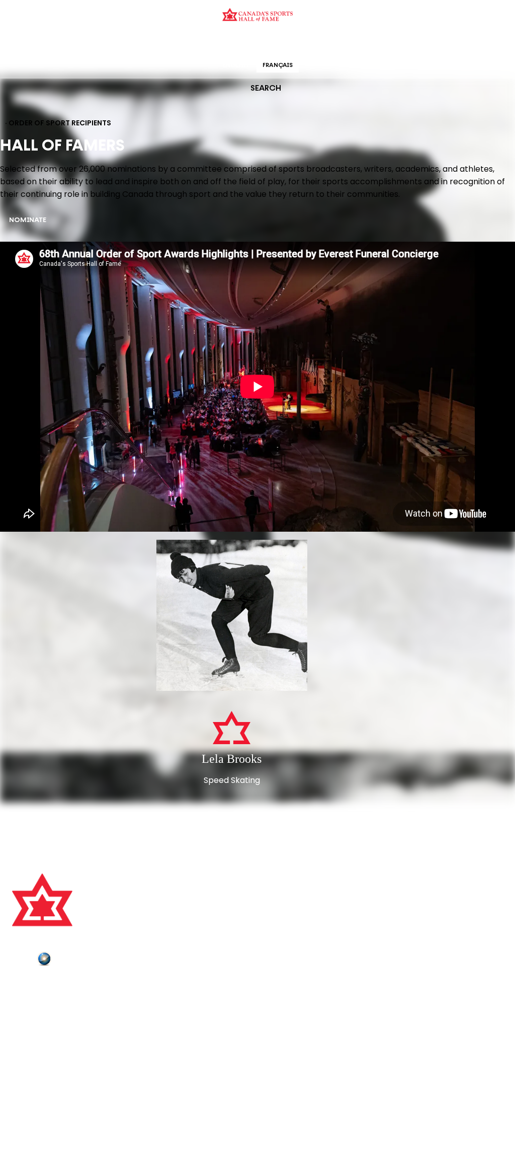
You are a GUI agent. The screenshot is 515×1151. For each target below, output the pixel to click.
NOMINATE (27, 220)
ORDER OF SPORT (270, 42)
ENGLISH (235, 65)
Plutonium (73, 961)
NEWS (23, 1029)
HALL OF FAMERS (329, 42)
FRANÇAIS (278, 65)
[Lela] (231, 616)
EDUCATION (218, 42)
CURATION (177, 42)
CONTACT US (36, 1000)
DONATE (27, 1043)
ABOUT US (30, 987)
